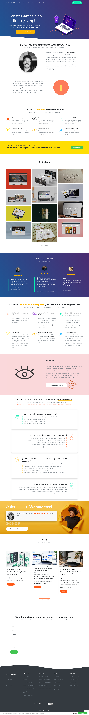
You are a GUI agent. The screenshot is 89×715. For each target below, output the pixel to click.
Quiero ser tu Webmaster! (29, 685)
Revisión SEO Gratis (43, 676)
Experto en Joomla (27, 682)
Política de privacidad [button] (40, 713)
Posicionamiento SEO (55, 385)
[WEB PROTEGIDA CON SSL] (38, 704)
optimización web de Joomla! (49, 326)
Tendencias (57, 685)
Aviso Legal (8, 682)
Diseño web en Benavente (45, 688)
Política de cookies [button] (31, 713)
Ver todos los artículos (44, 600)
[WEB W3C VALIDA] (50, 704)
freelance (51, 45)
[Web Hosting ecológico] (44, 711)
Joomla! (40, 123)
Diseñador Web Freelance (45, 679)
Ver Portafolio (44, 245)
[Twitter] (50, 69)
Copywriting (67, 122)
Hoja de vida (26, 676)
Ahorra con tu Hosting (28, 688)
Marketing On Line (58, 679)
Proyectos (56, 676)
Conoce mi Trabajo (24, 32)
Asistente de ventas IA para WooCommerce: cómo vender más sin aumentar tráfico (43, 568)
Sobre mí (21, 3)
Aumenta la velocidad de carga (46, 314)
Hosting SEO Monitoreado (73, 313)
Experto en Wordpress (45, 118)
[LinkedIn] (53, 69)
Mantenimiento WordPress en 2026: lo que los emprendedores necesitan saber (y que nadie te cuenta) (70, 572)
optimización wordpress (31, 304)
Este (12, 3)
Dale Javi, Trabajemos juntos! (17, 529)
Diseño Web (57, 682)
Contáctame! (77, 3)
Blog (40, 3)
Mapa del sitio (9, 685)
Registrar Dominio (43, 685)
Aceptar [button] (82, 713)
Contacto (45, 3)
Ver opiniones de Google (44, 261)
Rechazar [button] (75, 713)
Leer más (11, 584)
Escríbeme (78, 147)
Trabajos (28, 3)
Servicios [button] (34, 3)
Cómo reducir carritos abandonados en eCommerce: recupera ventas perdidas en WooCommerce (16, 572)
